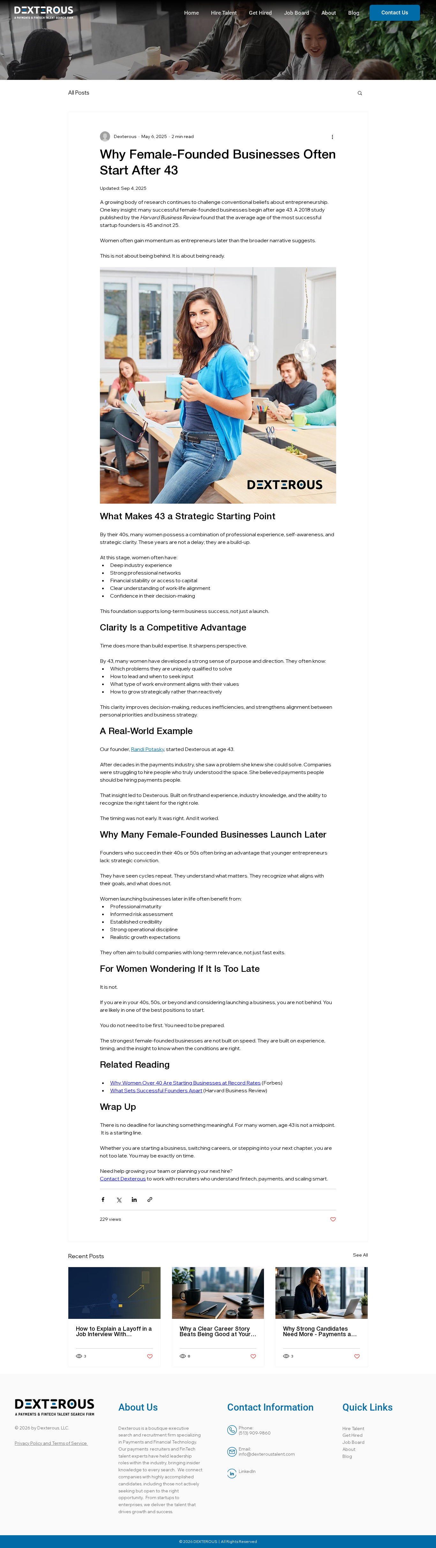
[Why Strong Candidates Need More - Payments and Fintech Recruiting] (321, 1293)
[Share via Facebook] (103, 1199)
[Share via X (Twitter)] (119, 1199)
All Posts (78, 92)
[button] (360, 92)
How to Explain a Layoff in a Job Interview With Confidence (114, 1332)
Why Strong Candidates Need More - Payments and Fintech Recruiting (320, 1332)
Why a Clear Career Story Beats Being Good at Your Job (215, 1332)
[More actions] (332, 136)
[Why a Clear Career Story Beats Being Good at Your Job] (218, 1293)
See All (360, 1255)
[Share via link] (150, 1199)
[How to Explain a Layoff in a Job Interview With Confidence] (114, 1293)
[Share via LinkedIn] (134, 1199)
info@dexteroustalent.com (267, 1454)
